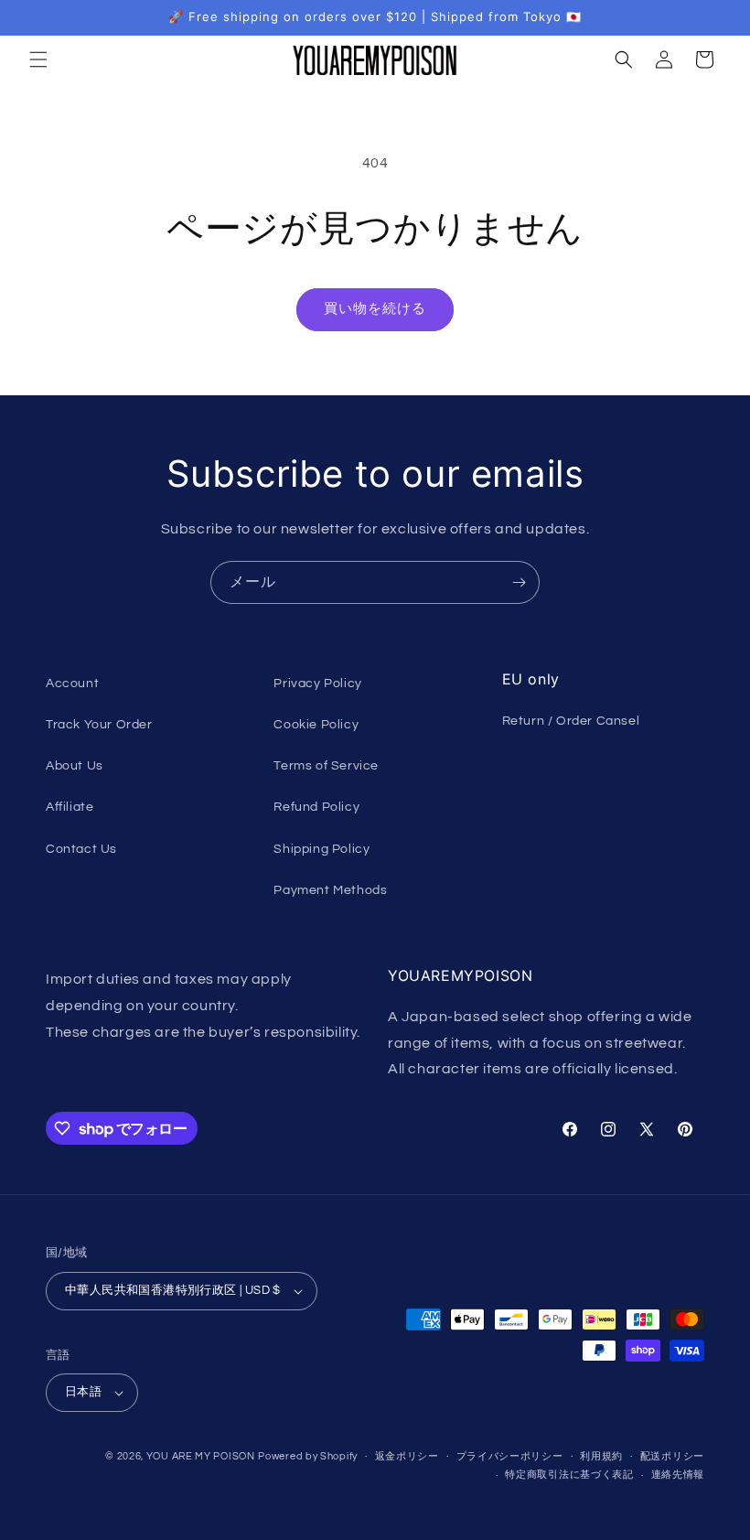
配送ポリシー (672, 1456)
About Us (74, 765)
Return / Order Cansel (571, 721)
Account (72, 683)
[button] (38, 59)
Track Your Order (99, 724)
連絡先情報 (678, 1475)
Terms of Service (326, 765)
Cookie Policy (316, 724)
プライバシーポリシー (509, 1456)
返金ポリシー (407, 1456)
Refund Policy (316, 807)
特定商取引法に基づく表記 (569, 1475)
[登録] (518, 582)
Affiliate (69, 807)
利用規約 (601, 1456)
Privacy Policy (317, 683)
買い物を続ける (375, 309)
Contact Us (81, 849)
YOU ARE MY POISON (200, 1456)
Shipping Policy (321, 849)
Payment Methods (330, 890)
